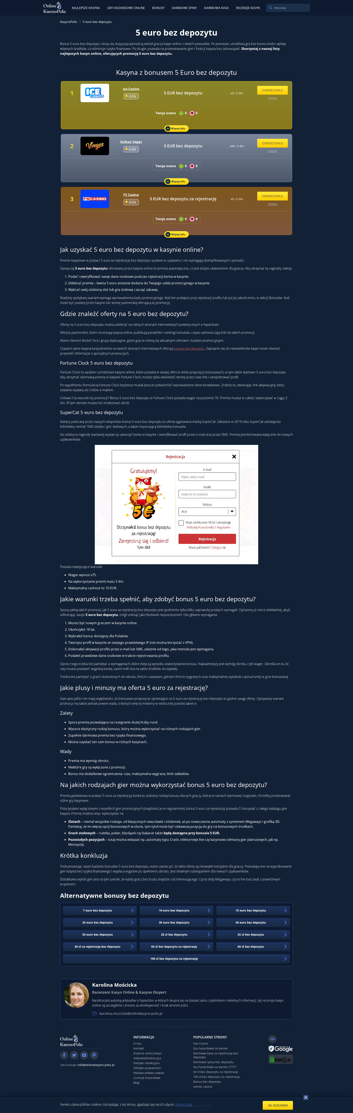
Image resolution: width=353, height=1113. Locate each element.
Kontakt (138, 1048)
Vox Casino (200, 1043)
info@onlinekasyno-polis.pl (96, 1065)
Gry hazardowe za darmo (210, 1048)
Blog (136, 1083)
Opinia (272, 98)
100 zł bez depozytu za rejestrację (174, 959)
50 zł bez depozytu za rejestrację (174, 946)
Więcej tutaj (183, 1104)
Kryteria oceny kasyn (147, 1053)
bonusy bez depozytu (189, 348)
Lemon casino (202, 1086)
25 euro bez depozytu (97, 922)
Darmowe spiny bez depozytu (213, 1062)
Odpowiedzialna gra (147, 1058)
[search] (271, 8)
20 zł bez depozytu (174, 934)
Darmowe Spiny (184, 8)
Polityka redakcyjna (146, 1063)
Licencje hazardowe (146, 1078)
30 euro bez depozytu (174, 922)
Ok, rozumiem (278, 1105)
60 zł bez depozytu (251, 946)
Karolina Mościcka (114, 984)
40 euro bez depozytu (251, 922)
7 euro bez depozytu (97, 910)
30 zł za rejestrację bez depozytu (97, 946)
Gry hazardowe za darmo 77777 (215, 1067)
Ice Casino (131, 89)
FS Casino (131, 195)
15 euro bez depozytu (251, 910)
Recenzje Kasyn (248, 8)
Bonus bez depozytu (207, 1082)
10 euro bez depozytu (174, 910)
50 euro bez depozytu (97, 934)
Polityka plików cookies (148, 1073)
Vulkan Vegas (131, 142)
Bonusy (158, 8)
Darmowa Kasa (216, 8)
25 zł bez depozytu (251, 934)
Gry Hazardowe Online (126, 8)
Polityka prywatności (147, 1068)
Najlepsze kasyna (86, 8)
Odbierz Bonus (272, 90)
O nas (137, 1043)
